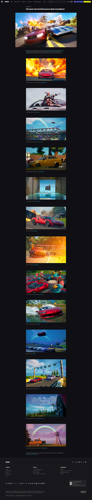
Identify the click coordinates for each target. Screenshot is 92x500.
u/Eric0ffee (38, 324)
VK (38, 388)
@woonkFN (34, 353)
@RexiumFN (42, 171)
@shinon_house (41, 294)
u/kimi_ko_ (38, 112)
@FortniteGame (28, 454)
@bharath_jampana (41, 418)
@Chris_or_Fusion (40, 141)
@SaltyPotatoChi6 (43, 82)
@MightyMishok (35, 264)
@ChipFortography (37, 201)
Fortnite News (34, 454)
